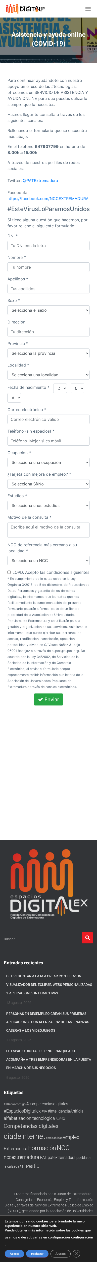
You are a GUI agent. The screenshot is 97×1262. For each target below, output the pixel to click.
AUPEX (60, 1119)
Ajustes (60, 1254)
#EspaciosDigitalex (22, 1111)
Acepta (14, 1254)
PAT (43, 1157)
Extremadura (15, 1148)
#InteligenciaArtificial (66, 1111)
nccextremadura (21, 1157)
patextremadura (62, 1157)
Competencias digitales (31, 1126)
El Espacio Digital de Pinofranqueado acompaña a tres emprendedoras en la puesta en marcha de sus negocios (48, 1059)
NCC (63, 1148)
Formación (42, 1148)
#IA (44, 1111)
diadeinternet (24, 1136)
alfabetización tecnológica (29, 1118)
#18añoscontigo (15, 1104)
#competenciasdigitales (47, 1104)
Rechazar (37, 1254)
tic (36, 1165)
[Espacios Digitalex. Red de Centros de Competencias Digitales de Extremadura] (28, 9)
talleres (26, 1166)
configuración (82, 1237)
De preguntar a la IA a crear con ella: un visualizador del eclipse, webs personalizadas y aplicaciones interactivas (49, 984)
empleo (71, 1137)
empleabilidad (54, 1138)
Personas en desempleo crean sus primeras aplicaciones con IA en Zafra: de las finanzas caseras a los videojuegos (47, 1022)
